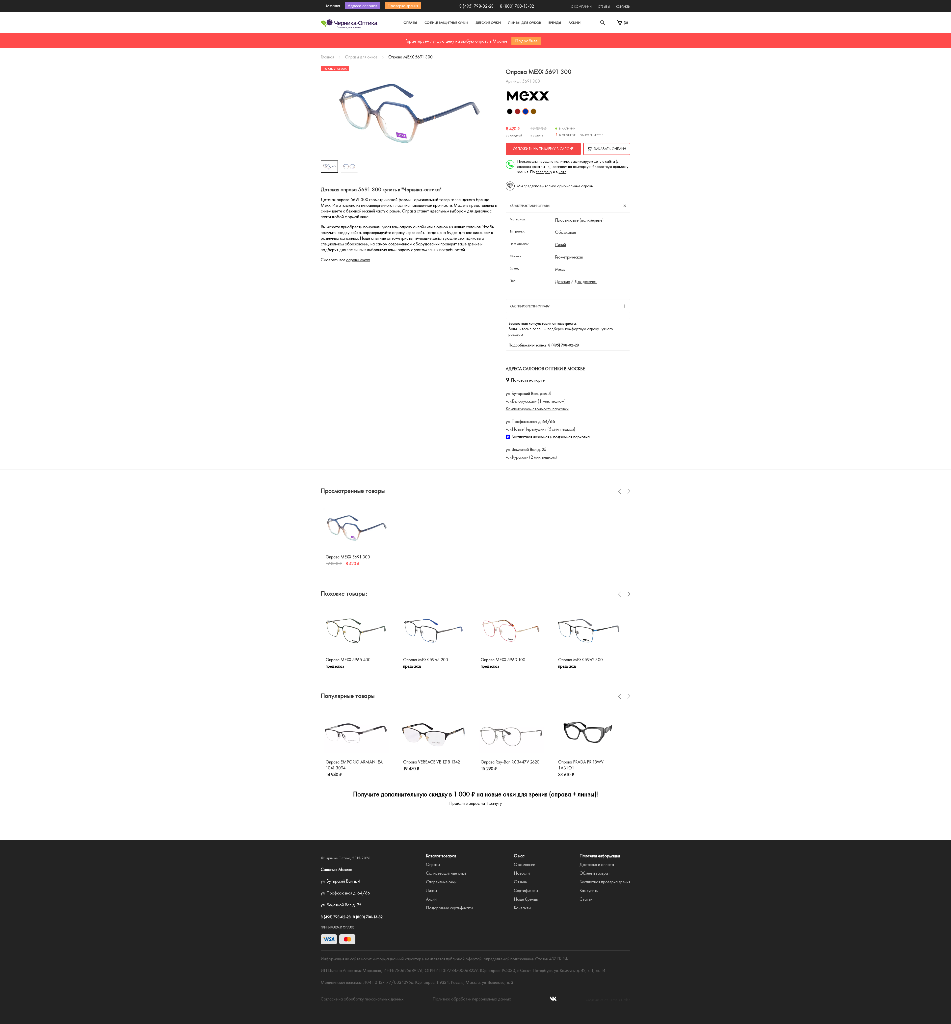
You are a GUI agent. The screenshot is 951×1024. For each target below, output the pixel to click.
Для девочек (586, 281)
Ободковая (565, 232)
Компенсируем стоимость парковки (537, 409)
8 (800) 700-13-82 (517, 6)
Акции (575, 22)
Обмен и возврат (595, 873)
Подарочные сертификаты (449, 908)
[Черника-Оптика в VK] (553, 1000)
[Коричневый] (533, 111)
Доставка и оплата (597, 864)
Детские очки (488, 22)
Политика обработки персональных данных (472, 999)
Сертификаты (526, 890)
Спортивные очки (441, 882)
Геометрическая (569, 257)
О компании (581, 6)
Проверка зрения (403, 5)
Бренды (555, 22)
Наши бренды (526, 899)
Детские (562, 281)
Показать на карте (528, 380)
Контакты (623, 6)
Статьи (586, 899)
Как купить (589, 890)
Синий (560, 244)
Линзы (431, 890)
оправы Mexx (358, 260)
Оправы (410, 22)
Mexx (560, 269)
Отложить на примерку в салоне (543, 148)
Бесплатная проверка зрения (605, 882)
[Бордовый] (517, 111)
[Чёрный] (509, 111)
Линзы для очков (524, 22)
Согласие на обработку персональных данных (362, 999)
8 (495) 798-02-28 (476, 6)
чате (562, 171)
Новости (522, 873)
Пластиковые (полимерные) (579, 220)
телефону (544, 171)
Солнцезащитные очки (446, 22)
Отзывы (604, 6)
